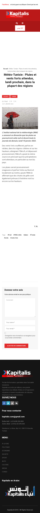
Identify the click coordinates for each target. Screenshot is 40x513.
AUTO (4, 461)
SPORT (4, 458)
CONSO (4, 472)
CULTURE (5, 465)
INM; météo (18, 235)
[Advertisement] (20, 205)
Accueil (5, 69)
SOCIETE (5, 96)
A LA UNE (5, 444)
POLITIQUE (6, 447)
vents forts (14, 238)
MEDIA (4, 468)
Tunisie (14, 96)
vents (6, 238)
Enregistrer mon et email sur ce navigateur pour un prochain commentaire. (20, 337)
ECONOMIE (6, 451)
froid (10, 235)
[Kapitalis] (20, 14)
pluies (26, 235)
